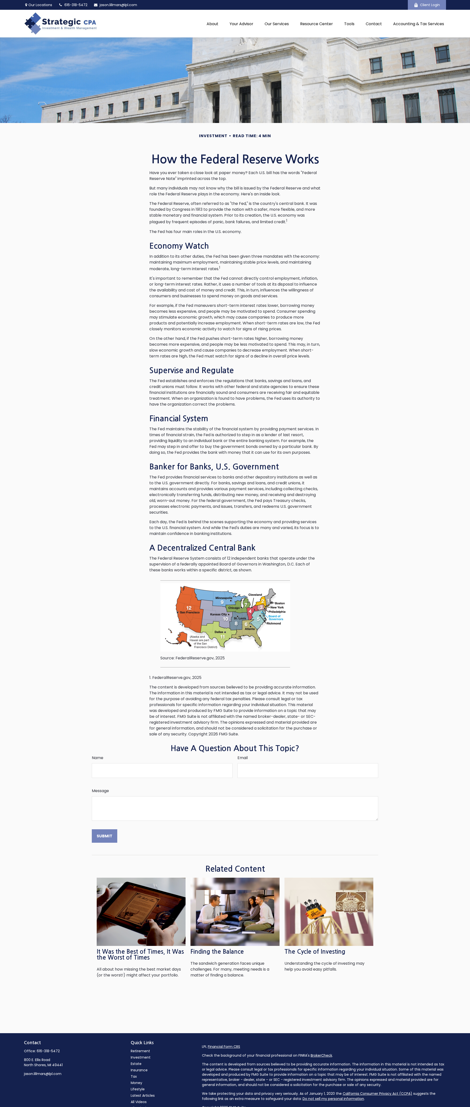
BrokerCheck (321, 1055)
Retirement (140, 1051)
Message (100, 791)
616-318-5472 (48, 1051)
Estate (136, 1063)
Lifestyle (138, 1089)
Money (136, 1082)
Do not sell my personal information (333, 1098)
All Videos (139, 1101)
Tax (134, 1076)
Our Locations (40, 4)
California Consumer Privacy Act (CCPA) (377, 1093)
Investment (141, 1057)
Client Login (430, 4)
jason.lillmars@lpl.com (118, 4)
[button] (212, 24)
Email (242, 758)
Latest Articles (143, 1095)
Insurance (139, 1070)
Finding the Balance (217, 952)
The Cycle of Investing (314, 952)
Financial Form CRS (224, 1046)
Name (97, 758)
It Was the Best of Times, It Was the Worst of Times (140, 955)
